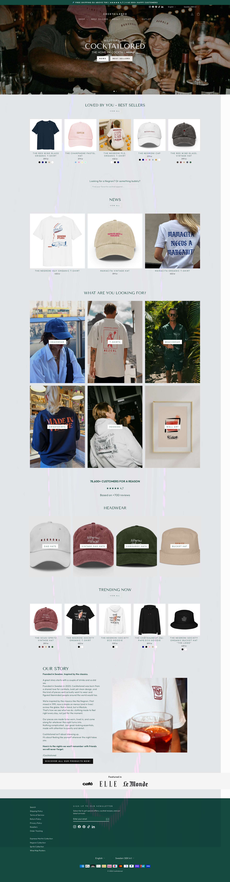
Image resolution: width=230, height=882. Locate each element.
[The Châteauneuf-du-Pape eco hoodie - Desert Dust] (153, 647)
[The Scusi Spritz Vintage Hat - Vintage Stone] (46, 647)
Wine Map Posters (37, 850)
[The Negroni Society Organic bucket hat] (182, 649)
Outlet (146, 19)
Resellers (33, 827)
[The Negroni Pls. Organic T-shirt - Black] (115, 162)
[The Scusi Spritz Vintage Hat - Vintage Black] (39, 647)
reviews (125, 495)
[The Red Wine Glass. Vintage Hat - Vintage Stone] (184, 162)
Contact (130, 19)
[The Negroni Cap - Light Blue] (153, 160)
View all (115, 111)
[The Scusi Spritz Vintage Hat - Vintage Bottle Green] (52, 647)
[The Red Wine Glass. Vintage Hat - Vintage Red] (181, 162)
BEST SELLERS (121, 58)
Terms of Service (37, 815)
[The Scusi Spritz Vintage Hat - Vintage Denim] (49, 647)
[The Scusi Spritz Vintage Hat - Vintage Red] (43, 647)
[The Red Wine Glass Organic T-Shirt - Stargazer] (46, 162)
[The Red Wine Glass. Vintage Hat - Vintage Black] (177, 162)
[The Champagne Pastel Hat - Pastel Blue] (76, 162)
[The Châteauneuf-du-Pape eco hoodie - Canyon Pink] (149, 647)
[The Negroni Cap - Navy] (143, 160)
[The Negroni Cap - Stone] (149, 160)
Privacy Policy (36, 823)
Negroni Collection (38, 843)
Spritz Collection (37, 846)
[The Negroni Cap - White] (159, 160)
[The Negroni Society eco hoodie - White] (116, 647)
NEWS (102, 58)
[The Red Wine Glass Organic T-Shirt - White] (52, 162)
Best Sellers (99, 19)
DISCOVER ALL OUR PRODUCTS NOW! (68, 761)
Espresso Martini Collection (41, 838)
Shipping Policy (36, 811)
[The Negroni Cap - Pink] (146, 160)
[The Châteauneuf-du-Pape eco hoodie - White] (156, 647)
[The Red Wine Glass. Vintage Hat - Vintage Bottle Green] (190, 162)
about (116, 19)
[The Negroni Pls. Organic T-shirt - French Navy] (118, 162)
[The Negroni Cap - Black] (140, 160)
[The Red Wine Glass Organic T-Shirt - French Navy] (43, 162)
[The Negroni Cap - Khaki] (156, 160)
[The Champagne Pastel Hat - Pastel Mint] (85, 162)
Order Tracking (36, 831)
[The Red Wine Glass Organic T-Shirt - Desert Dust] (49, 162)
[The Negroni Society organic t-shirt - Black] (79, 647)
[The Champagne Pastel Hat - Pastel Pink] (79, 162)
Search (33, 807)
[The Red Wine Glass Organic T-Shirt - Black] (39, 162)
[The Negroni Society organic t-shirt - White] (82, 647)
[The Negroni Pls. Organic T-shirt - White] (112, 162)
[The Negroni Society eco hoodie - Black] (113, 647)
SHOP (82, 19)
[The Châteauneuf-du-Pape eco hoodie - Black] (146, 647)
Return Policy (35, 819)
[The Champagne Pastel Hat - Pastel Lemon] (82, 162)
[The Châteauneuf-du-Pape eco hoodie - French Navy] (143, 647)
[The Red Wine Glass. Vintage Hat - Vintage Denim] (187, 162)
